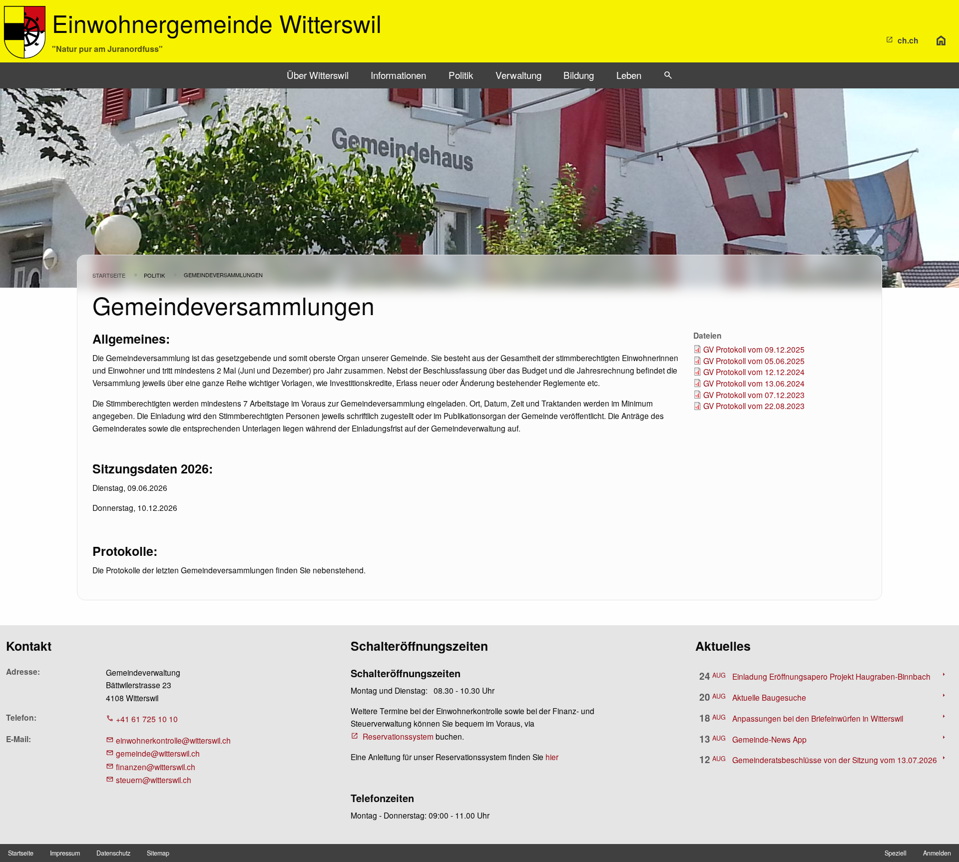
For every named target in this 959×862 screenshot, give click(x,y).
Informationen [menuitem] (398, 74)
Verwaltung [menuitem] (518, 74)
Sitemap (158, 853)
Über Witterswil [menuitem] (318, 74)
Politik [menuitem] (461, 74)
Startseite (108, 275)
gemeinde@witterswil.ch (158, 753)
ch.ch (908, 40)
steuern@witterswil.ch (153, 779)
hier (551, 756)
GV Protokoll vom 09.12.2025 (754, 349)
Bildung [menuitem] (578, 74)
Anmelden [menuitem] (937, 853)
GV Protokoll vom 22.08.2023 (754, 405)
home (941, 40)
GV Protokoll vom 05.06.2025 (754, 360)
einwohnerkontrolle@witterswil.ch (173, 740)
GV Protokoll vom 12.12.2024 (754, 371)
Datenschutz (113, 853)
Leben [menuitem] (628, 74)
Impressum (65, 853)
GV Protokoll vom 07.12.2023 (754, 394)
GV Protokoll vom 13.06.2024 (754, 383)
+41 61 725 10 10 (147, 718)
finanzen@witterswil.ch (155, 766)
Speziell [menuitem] (896, 853)
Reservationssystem (398, 736)
